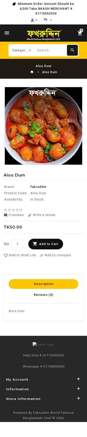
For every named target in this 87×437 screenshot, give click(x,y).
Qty (6, 243)
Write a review (42, 215)
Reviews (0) (43, 295)
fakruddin (38, 187)
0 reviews (14, 215)
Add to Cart (48, 244)
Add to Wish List (20, 255)
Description (43, 284)
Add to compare (55, 255)
